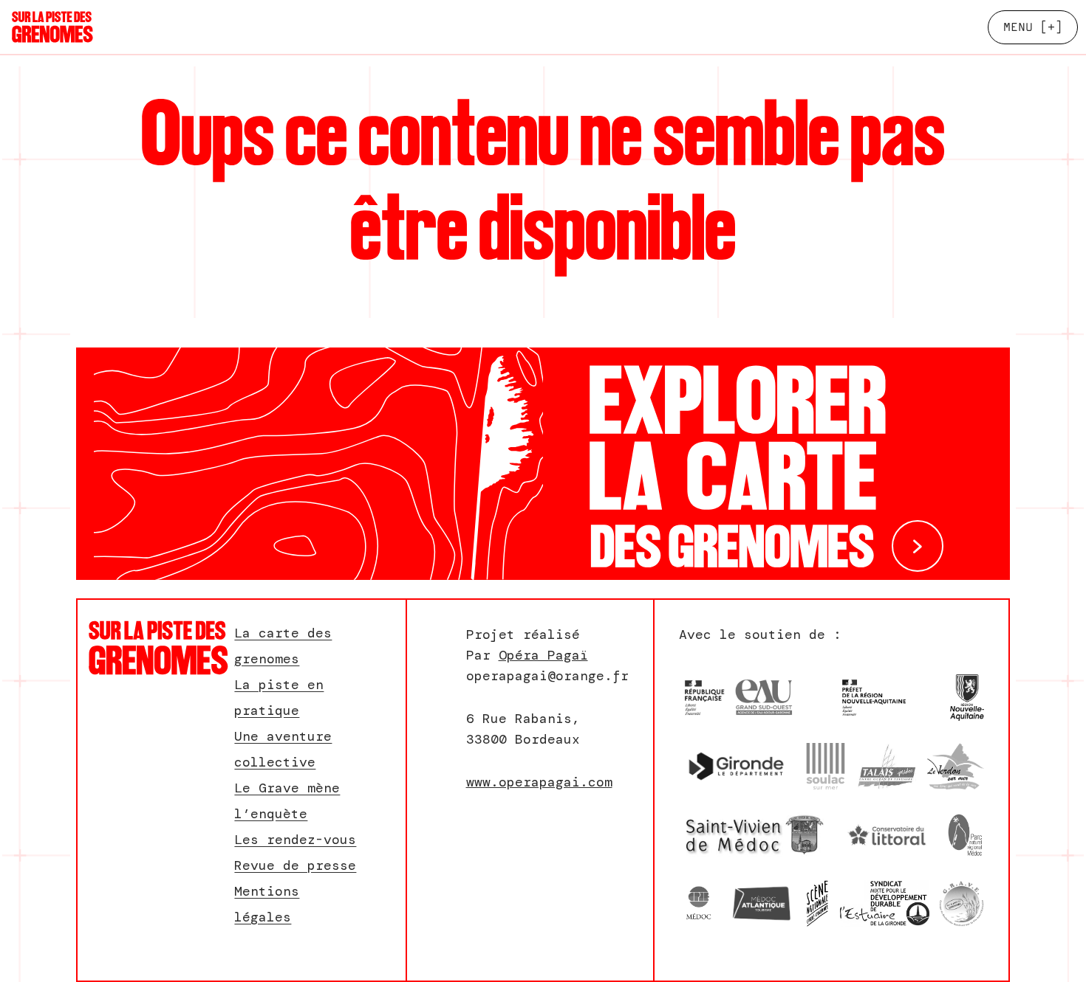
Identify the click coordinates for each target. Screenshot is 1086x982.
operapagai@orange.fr (547, 676)
